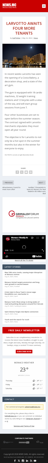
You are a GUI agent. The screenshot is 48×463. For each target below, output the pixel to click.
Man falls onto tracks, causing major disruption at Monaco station (23, 273)
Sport (16, 296)
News (36, 38)
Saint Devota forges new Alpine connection (21, 312)
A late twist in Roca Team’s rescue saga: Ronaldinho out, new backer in (20, 293)
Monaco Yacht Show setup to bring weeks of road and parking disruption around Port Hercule (24, 303)
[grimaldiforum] (24, 231)
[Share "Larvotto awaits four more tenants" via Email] (26, 172)
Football (17, 286)
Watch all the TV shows (24, 260)
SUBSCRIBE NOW (24, 351)
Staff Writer (16, 38)
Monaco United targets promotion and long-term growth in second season (22, 283)
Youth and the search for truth (17, 320)
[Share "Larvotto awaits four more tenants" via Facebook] (17, 172)
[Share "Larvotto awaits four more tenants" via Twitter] (22, 172)
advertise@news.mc (32, 407)
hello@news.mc (11, 416)
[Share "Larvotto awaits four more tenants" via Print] (30, 172)
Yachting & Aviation (20, 306)
